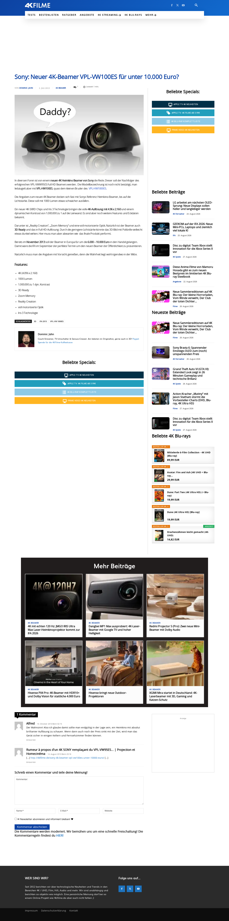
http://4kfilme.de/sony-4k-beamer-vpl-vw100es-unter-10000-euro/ (67, 758)
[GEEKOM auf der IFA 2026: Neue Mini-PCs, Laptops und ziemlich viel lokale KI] (160, 229)
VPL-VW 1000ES (57, 321)
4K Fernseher (178, 214)
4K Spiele (177, 257)
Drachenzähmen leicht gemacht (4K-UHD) (188, 533)
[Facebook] (172, 5)
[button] (196, 5)
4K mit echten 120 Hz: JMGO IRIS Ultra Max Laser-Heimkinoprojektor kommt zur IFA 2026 (54, 630)
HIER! (60, 835)
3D (35, 321)
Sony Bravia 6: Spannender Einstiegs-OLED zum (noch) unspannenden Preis (190, 350)
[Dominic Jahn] (26, 339)
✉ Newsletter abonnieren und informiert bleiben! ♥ (45, 819)
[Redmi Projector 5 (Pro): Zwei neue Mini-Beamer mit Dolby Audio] (175, 597)
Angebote (177, 282)
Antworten (31, 740)
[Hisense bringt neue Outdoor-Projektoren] (114, 663)
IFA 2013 (43, 321)
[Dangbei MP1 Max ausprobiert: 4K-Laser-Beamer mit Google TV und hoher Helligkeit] (114, 597)
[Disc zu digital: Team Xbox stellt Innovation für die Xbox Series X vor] (160, 250)
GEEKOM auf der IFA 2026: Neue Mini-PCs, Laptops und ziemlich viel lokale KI (193, 227)
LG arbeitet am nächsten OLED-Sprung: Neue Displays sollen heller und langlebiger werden (192, 205)
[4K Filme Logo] (42, 5)
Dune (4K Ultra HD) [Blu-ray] (183, 512)
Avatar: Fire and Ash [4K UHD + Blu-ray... (187, 474)
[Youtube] (183, 5)
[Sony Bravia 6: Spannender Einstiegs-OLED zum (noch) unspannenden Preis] (160, 352)
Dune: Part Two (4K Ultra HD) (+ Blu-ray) (188, 494)
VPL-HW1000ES (97, 188)
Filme (175, 306)
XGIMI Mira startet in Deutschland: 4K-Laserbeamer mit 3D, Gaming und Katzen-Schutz (173, 696)
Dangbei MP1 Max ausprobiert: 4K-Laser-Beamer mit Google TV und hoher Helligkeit (114, 630)
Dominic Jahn (26, 88)
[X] (178, 5)
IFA (174, 235)
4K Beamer (61, 88)
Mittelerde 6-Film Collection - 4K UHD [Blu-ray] (188, 454)
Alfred (30, 723)
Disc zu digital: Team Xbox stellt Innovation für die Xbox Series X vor (193, 248)
